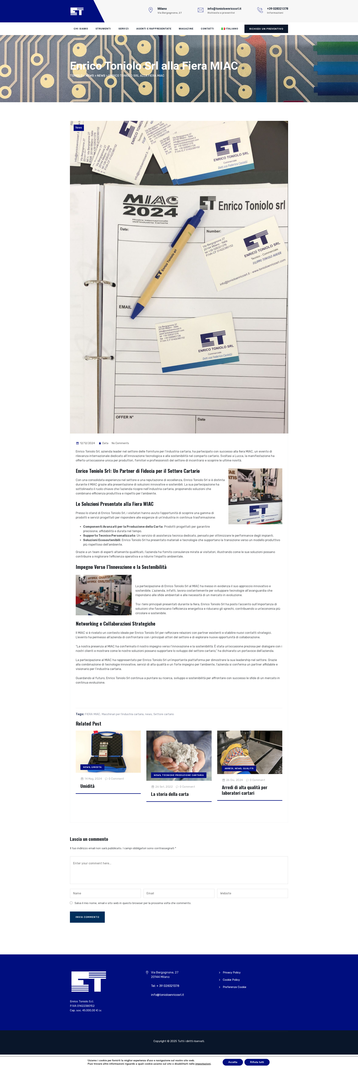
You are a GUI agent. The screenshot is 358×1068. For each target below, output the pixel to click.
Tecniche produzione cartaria (183, 775)
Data (105, 443)
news (148, 714)
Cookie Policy (231, 979)
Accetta (232, 1062)
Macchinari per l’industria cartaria (123, 714)
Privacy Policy (232, 972)
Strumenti (103, 28)
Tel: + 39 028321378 (165, 986)
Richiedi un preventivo (266, 28)
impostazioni (203, 1064)
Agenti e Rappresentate (153, 28)
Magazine (186, 28)
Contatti (207, 28)
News (79, 127)
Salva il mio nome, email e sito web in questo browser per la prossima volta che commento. (133, 903)
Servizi (123, 28)
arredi (229, 768)
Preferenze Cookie (234, 987)
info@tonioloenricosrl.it (167, 995)
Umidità (87, 785)
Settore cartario (163, 714)
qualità (248, 768)
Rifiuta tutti (257, 1062)
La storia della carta (170, 793)
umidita (96, 767)
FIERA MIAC (92, 714)
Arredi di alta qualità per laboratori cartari (244, 790)
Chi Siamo (81, 28)
